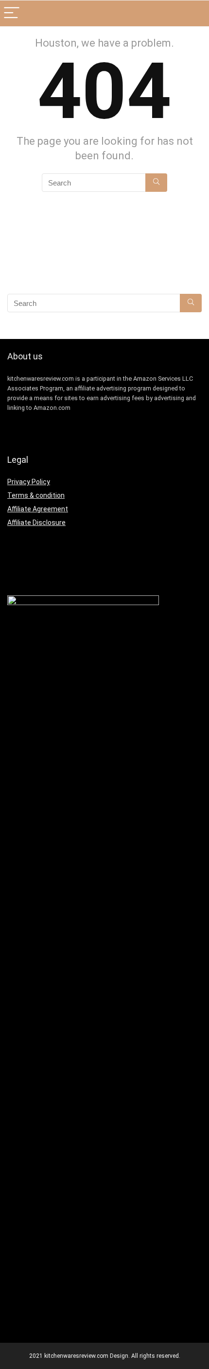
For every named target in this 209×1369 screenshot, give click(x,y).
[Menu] (11, 13)
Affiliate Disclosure (36, 522)
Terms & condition (36, 495)
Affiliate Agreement (37, 509)
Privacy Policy (28, 482)
